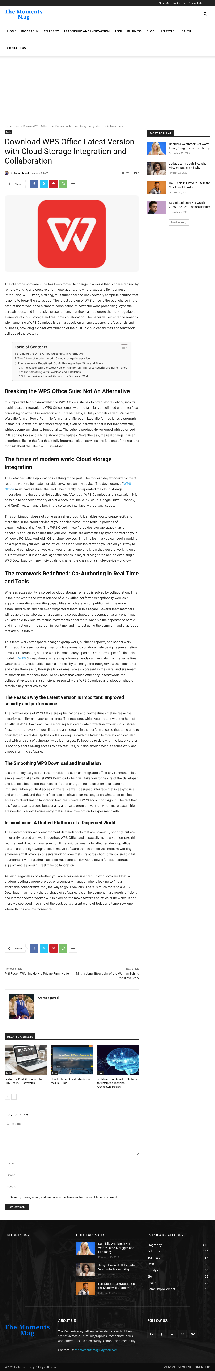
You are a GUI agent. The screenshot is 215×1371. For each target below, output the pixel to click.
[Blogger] (151, 1334)
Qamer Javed (21, 172)
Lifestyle (167, 31)
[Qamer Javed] (7, 173)
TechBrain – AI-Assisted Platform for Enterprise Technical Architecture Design (117, 1083)
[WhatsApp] (63, 184)
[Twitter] (44, 184)
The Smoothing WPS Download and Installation (52, 372)
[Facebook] (34, 184)
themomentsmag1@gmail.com (96, 1350)
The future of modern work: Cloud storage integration (53, 358)
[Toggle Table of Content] (122, 347)
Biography (30, 31)
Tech (118, 31)
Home (11, 31)
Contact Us (179, 2)
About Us (164, 2)
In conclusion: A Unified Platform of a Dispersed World (56, 376)
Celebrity (51, 31)
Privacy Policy (196, 2)
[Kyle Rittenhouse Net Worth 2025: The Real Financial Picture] (156, 207)
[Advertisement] (107, 92)
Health (185, 31)
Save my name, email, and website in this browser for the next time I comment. (64, 1197)
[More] (73, 184)
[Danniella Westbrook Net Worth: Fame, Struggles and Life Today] (156, 148)
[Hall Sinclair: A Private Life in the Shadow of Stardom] (156, 187)
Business (134, 31)
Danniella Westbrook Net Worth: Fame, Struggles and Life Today (116, 1248)
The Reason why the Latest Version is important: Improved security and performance (75, 367)
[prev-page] (7, 1097)
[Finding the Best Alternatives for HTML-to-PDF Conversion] (26, 1060)
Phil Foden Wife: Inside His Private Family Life (37, 974)
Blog (151, 31)
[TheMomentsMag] (27, 1330)
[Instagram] (182, 1334)
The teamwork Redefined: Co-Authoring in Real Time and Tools (60, 363)
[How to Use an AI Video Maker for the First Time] (72, 1060)
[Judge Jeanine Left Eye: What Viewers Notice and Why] (156, 168)
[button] (205, 15)
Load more (177, 222)
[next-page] (14, 1097)
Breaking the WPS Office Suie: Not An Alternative (50, 353)
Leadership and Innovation (87, 31)
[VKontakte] (193, 1334)
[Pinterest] (53, 184)
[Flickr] (172, 1334)
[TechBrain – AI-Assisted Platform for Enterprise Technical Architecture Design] (118, 1060)
